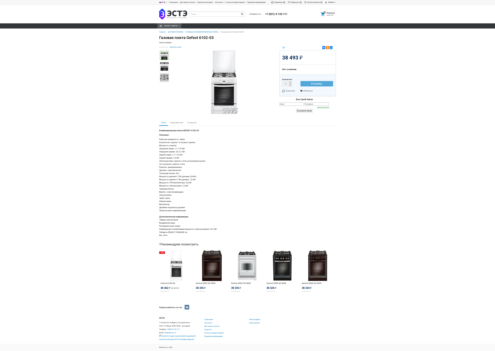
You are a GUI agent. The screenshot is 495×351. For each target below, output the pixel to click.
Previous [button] (159, 275)
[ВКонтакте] (323, 47)
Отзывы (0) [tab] (191, 123)
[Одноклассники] (327, 47)
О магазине (173, 2)
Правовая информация (256, 2)
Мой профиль (254, 319)
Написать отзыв (175, 47)
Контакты (219, 2)
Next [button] (335, 275)
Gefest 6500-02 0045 (311, 283)
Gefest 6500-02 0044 (276, 283)
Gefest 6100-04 (167, 283)
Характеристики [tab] (176, 123)
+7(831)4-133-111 (173, 329)
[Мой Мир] (331, 47)
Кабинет (331, 2)
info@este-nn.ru (255, 14)
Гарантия (208, 329)
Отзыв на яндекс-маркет (235, 2)
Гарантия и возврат (205, 2)
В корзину (316, 83)
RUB (163, 2)
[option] (224, 82)
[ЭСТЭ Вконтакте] (187, 307)
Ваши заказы (254, 323)
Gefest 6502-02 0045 (206, 283)
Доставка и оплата (187, 2)
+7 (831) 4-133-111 (276, 14)
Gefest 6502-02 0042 (241, 283)
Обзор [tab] (163, 123)
